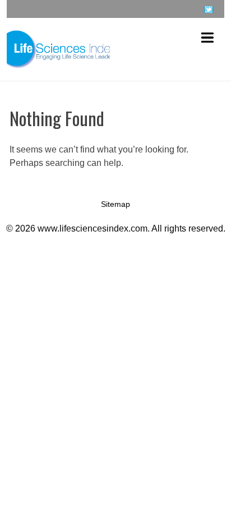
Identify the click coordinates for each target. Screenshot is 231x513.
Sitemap (115, 204)
